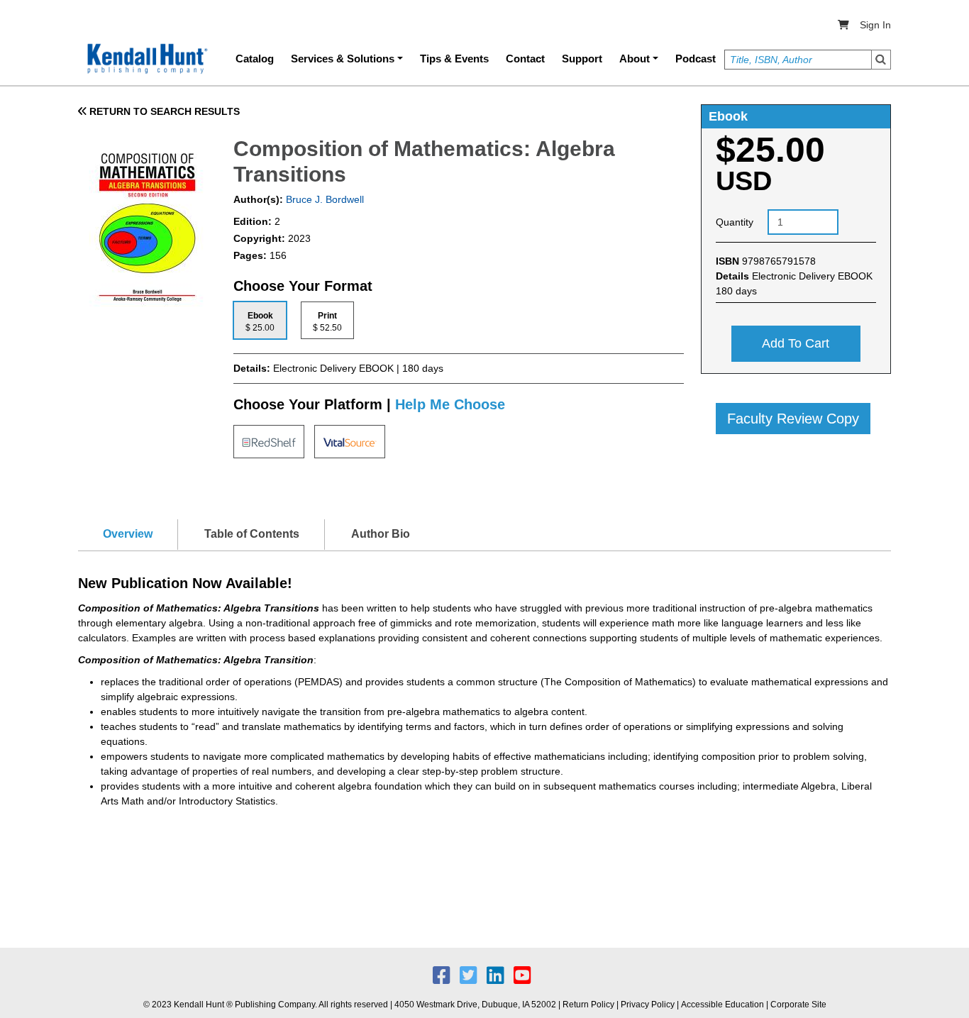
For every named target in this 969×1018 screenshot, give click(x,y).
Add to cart (795, 343)
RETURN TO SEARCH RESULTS (163, 111)
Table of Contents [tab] (251, 534)
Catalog (255, 58)
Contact (525, 58)
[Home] (146, 58)
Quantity (734, 222)
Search (881, 60)
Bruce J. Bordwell (323, 199)
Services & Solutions (342, 58)
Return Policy (588, 1004)
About (634, 58)
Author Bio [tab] (380, 534)
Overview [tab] (128, 534)
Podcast (695, 58)
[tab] (260, 320)
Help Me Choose (450, 404)
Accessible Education (722, 1004)
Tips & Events (454, 58)
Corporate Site (798, 1004)
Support (582, 58)
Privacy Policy (648, 1004)
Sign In (875, 25)
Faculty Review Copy (793, 418)
